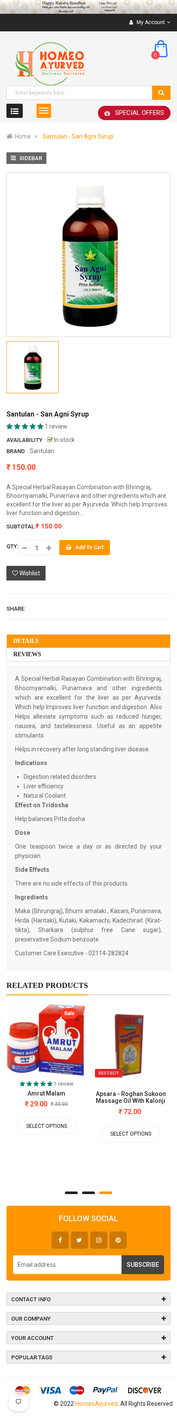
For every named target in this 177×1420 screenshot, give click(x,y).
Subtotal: (21, 526)
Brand (15, 451)
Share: (15, 608)
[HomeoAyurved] (88, 7)
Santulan (42, 451)
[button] (25, 426)
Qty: (12, 546)
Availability (24, 440)
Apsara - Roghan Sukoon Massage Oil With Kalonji (131, 1097)
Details (26, 641)
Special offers (139, 113)
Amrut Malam (46, 1093)
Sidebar (30, 158)
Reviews (27, 654)
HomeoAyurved (96, 1403)
